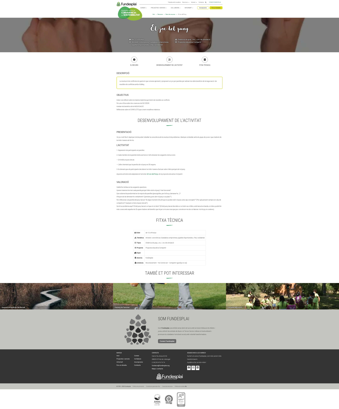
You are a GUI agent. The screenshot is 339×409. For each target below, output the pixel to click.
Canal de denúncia (167, 386)
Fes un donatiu (216, 8)
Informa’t (188, 8)
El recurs (134, 65)
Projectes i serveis (158, 8)
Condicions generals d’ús (153, 386)
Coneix (142, 8)
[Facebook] (189, 369)
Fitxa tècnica (204, 65)
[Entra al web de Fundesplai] (169, 379)
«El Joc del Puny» (152, 174)
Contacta (201, 2)
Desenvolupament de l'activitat (169, 65)
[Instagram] (193, 369)
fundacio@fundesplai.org (161, 365)
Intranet (193, 2)
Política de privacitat (138, 386)
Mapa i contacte (157, 369)
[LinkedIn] (197, 369)
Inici (154, 14)
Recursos (185, 2)
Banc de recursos (170, 14)
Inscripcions (203, 8)
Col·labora (175, 8)
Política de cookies (180, 386)
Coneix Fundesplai (215, 2)
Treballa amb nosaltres (174, 2)
